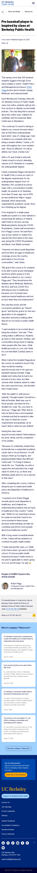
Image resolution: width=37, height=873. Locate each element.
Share (4, 43)
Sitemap (4, 815)
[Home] (3, 12)
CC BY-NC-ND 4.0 (12, 609)
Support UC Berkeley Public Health (15, 796)
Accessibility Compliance (10, 825)
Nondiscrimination (8, 830)
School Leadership (8, 811)
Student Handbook (8, 821)
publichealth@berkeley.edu (11, 859)
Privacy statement (8, 834)
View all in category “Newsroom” (18, 748)
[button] (33, 3)
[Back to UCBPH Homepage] (8, 3)
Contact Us (6, 802)
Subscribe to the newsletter (16, 775)
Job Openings (6, 807)
